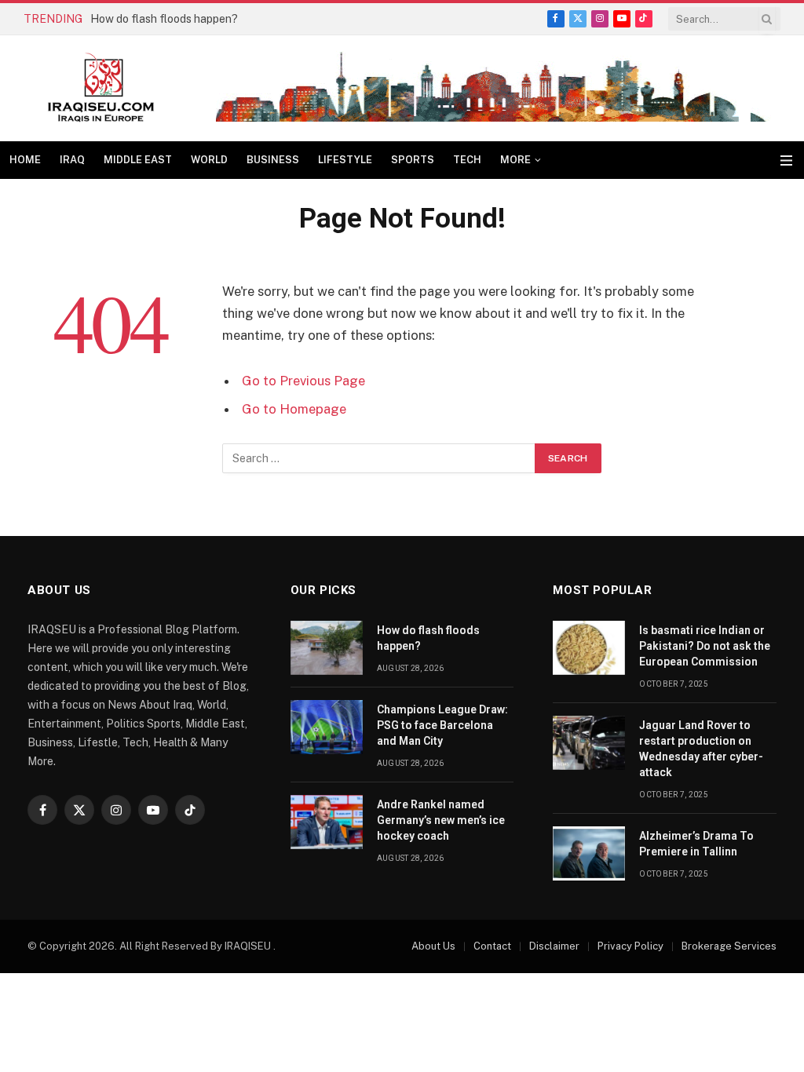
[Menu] (786, 160)
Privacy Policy (630, 946)
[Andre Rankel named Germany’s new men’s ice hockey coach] (327, 822)
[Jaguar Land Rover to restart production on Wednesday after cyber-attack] (589, 743)
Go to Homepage (294, 409)
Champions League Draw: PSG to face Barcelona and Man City (442, 725)
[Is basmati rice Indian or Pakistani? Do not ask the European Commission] (589, 648)
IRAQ (72, 160)
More (515, 160)
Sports (412, 160)
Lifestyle (345, 160)
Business (273, 160)
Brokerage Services (729, 946)
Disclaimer (554, 946)
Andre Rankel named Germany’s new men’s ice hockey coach (441, 820)
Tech (467, 160)
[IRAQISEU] (101, 88)
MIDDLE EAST (138, 160)
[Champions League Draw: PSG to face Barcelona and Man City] (327, 727)
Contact (492, 946)
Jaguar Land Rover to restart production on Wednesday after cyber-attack (701, 748)
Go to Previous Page (303, 380)
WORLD (209, 160)
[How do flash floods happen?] (327, 648)
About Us (433, 946)
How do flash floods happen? (164, 19)
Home (25, 160)
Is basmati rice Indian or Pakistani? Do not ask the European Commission (704, 646)
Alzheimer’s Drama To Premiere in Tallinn (696, 844)
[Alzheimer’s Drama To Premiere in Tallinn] (589, 853)
